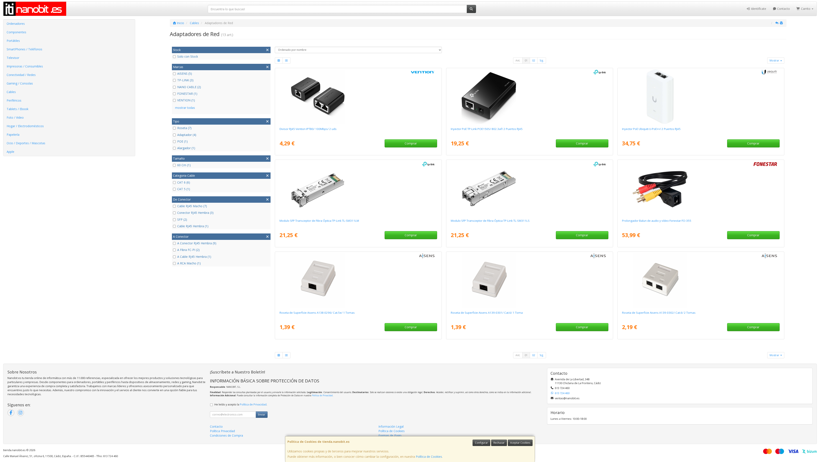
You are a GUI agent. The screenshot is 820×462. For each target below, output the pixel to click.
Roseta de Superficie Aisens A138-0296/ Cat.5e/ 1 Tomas (317, 313)
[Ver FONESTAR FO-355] (701, 188)
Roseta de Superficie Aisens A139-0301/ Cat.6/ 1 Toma (487, 313)
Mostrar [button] (775, 60)
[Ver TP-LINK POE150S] (529, 96)
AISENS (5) (184, 73)
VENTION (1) (186, 100)
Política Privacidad (222, 431)
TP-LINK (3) (185, 80)
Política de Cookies (429, 457)
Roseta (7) (184, 128)
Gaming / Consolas (20, 83)
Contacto (783, 9)
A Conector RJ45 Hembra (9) (196, 243)
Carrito (805, 9)
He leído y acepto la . (240, 404)
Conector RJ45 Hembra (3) (195, 213)
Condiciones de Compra (226, 435)
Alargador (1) (186, 148)
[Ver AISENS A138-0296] (358, 280)
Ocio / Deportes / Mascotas (26, 143)
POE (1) (182, 141)
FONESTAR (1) (187, 94)
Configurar (481, 443)
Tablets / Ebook (17, 109)
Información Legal (391, 426)
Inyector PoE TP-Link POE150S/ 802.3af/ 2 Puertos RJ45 (487, 129)
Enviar (261, 414)
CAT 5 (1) (183, 189)
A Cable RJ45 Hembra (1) (194, 257)
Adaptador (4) (186, 135)
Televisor (13, 58)
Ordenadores (16, 24)
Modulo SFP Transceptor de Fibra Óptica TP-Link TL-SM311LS (490, 221)
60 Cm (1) (184, 165)
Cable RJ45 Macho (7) (192, 206)
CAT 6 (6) (183, 182)
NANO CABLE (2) (189, 87)
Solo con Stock (187, 56)
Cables (11, 92)
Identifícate (758, 9)
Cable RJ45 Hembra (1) (192, 226)
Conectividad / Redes (21, 75)
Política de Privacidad (322, 395)
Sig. (542, 60)
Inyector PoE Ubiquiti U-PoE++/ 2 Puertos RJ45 (651, 129)
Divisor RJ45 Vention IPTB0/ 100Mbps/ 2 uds (308, 129)
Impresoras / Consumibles (25, 66)
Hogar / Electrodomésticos (25, 126)
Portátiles (13, 41)
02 (533, 60)
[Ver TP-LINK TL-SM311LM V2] (358, 188)
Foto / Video (15, 117)
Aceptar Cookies (520, 443)
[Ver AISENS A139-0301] (529, 280)
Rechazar (499, 443)
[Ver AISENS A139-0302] (701, 280)
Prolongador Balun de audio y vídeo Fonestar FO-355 (656, 221)
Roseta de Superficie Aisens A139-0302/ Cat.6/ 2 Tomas (659, 313)
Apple (10, 152)
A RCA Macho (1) (189, 263)
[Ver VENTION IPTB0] (358, 96)
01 (526, 60)
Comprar (411, 143)
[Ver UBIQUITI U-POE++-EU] (701, 96)
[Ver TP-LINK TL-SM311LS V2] (529, 188)
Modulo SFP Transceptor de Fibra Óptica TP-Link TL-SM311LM (319, 221)
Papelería (13, 135)
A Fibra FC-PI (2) (188, 250)
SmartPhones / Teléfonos (24, 49)
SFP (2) (182, 219)
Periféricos (14, 100)
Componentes (16, 32)
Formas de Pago (389, 435)
